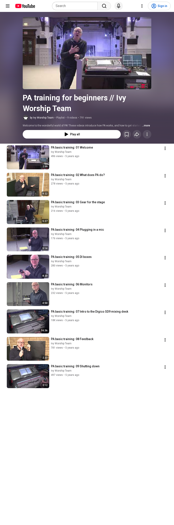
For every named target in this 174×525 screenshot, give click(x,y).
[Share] (137, 134)
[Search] (104, 6)
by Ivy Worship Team (42, 117)
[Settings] (142, 6)
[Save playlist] (126, 134)
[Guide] (7, 6)
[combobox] (76, 6)
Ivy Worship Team (61, 151)
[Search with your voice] (118, 6)
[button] (87, 53)
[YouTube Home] (25, 6)
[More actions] (147, 134)
